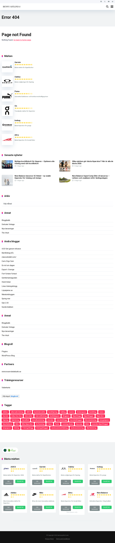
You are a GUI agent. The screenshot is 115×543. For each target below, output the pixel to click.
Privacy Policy (49, 539)
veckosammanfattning (59, 428)
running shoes (67, 424)
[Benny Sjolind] (11, 6)
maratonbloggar (76, 420)
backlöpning (52, 412)
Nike (17, 424)
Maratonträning (90, 420)
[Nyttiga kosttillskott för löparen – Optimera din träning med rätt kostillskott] (7, 168)
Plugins (5, 351)
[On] (7, 115)
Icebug (17, 120)
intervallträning (41, 416)
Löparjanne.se (7, 290)
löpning (5, 420)
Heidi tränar (6, 282)
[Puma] (7, 101)
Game (101, 412)
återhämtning (91, 428)
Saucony (79, 424)
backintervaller (39, 412)
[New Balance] (92, 497)
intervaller (28, 416)
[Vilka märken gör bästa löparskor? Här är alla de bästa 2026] (64, 171)
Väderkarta (6, 388)
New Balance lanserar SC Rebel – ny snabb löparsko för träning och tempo (33, 177)
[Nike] (35, 497)
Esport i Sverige (8, 269)
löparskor (100, 416)
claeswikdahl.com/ (9, 257)
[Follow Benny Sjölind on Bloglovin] (10, 397)
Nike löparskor (27, 424)
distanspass (81, 412)
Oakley (17, 77)
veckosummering (77, 428)
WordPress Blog (8, 356)
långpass (66, 416)
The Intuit (5, 233)
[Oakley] (7, 86)
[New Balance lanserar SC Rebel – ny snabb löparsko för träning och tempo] (7, 185)
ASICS (29, 412)
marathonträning (38, 420)
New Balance (7, 424)
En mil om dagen (8, 265)
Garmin (18, 62)
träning (16, 428)
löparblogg (77, 416)
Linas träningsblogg (9, 286)
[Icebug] (7, 130)
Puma (17, 91)
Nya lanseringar (8, 229)
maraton (50, 420)
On (16, 106)
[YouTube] (108, 1)
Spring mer (6, 299)
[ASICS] (6, 471)
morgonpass (104, 420)
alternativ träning (17, 412)
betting (63, 412)
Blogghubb (6, 220)
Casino (71, 412)
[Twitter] (105, 1)
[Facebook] (101, 1)
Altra (17, 135)
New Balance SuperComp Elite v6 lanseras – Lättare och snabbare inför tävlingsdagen (90, 177)
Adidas (5, 412)
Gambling (92, 412)
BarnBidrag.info (8, 253)
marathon (25, 420)
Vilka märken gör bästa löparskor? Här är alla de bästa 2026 (92, 162)
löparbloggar (89, 416)
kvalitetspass (55, 416)
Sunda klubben (7, 307)
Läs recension (8, 482)
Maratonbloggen (8, 294)
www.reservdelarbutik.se (11, 372)
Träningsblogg (27, 428)
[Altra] (7, 144)
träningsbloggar (42, 428)
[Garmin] (7, 72)
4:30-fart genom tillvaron (11, 249)
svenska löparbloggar (100, 424)
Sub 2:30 (5, 303)
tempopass (7, 428)
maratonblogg (62, 420)
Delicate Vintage (8, 224)
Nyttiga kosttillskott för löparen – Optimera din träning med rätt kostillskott (34, 162)
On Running (40, 424)
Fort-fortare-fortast (9, 274)
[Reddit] (112, 1)
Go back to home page (22, 40)
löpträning (15, 420)
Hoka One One (16, 416)
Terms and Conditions (63, 539)
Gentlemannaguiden (9, 278)
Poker (50, 424)
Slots (87, 424)
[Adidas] (6, 497)
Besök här (20, 481)
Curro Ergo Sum (8, 261)
